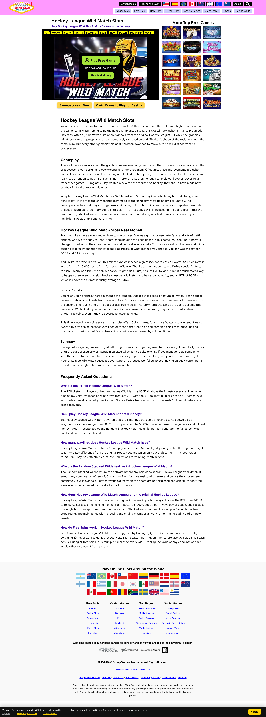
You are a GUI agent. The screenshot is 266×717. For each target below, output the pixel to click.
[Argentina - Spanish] (80, 576)
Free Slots (139, 11)
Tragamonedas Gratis (126, 669)
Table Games (119, 633)
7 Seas (227, 11)
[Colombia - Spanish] (143, 576)
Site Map (182, 677)
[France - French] (91, 584)
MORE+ (149, 32)
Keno (119, 618)
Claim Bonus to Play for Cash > (119, 105)
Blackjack (119, 623)
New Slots (155, 11)
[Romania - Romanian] (122, 592)
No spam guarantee (27, 713)
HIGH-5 (79, 32)
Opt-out (6, 713)
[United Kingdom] (154, 592)
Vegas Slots (123, 11)
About (237, 4)
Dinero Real (144, 669)
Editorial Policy (169, 677)
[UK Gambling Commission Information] (108, 650)
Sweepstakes (128, 4)
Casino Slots (93, 618)
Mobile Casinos (146, 613)
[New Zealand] (185, 584)
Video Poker (211, 11)
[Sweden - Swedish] (143, 592)
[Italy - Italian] (112, 584)
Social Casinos (173, 613)
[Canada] (112, 576)
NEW (113, 32)
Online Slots (93, 613)
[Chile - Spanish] (122, 576)
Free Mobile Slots (146, 608)
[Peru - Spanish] (91, 592)
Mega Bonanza (173, 618)
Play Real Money (101, 75)
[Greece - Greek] (101, 584)
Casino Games (192, 11)
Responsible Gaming (90, 677)
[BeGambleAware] (150, 650)
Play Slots (146, 633)
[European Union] (185, 576)
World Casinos (146, 628)
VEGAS (68, 32)
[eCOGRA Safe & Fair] (129, 649)
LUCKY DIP (136, 32)
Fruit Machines (93, 623)
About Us (106, 677)
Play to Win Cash (149, 4)
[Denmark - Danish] (164, 576)
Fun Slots (92, 633)
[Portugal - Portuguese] (112, 592)
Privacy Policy (132, 677)
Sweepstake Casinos (146, 623)
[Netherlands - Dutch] (164, 584)
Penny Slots (93, 628)
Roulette (120, 608)
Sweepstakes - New (74, 105)
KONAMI (56, 32)
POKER (123, 32)
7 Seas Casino (173, 633)
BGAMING (91, 32)
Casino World (242, 11)
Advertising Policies (150, 677)
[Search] (248, 4)
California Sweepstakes (173, 623)
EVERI (103, 32)
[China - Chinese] (133, 576)
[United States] (164, 592)
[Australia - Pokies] (91, 576)
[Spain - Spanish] (174, 576)
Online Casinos (146, 618)
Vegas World (173, 628)
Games (92, 608)
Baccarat (119, 613)
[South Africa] (133, 592)
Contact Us (118, 677)
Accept (254, 712)
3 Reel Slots (172, 11)
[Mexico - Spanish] (143, 584)
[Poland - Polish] (101, 592)
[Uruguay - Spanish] (174, 592)
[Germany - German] (154, 576)
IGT (46, 32)
